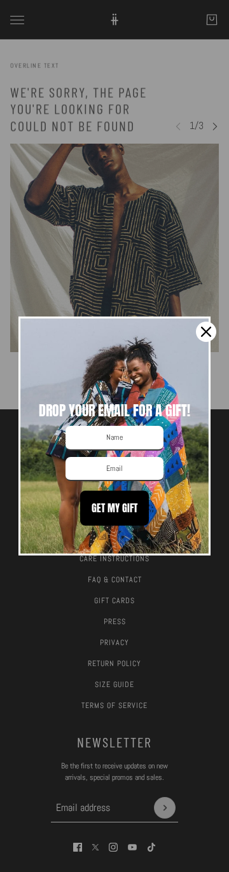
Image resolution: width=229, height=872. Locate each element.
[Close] (206, 332)
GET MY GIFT (114, 507)
